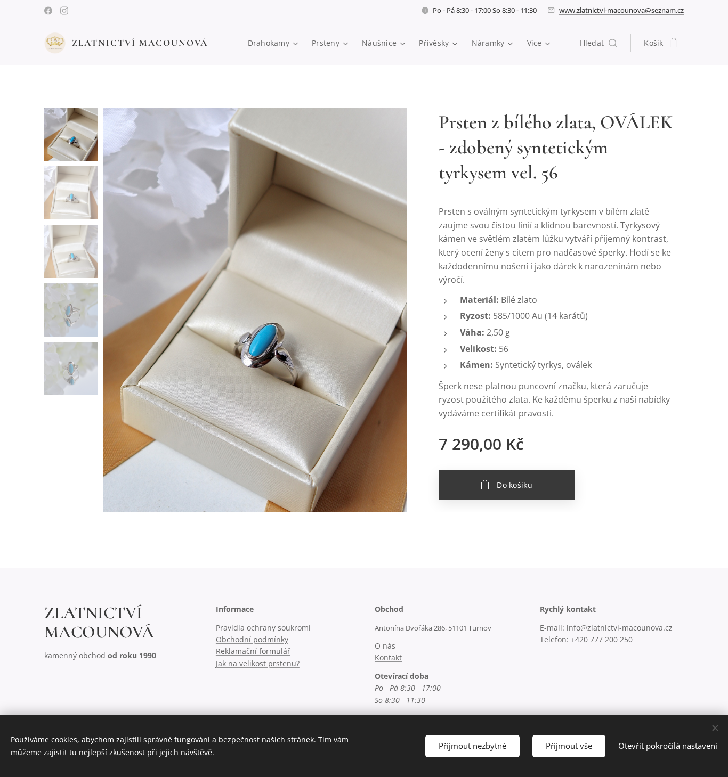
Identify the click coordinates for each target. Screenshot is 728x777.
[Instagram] (64, 11)
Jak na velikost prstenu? (258, 663)
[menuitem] (274, 43)
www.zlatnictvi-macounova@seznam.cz (621, 10)
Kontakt (388, 657)
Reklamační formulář (253, 651)
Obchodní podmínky (252, 639)
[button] (599, 43)
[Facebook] (48, 11)
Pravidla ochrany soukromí (263, 628)
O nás (385, 646)
